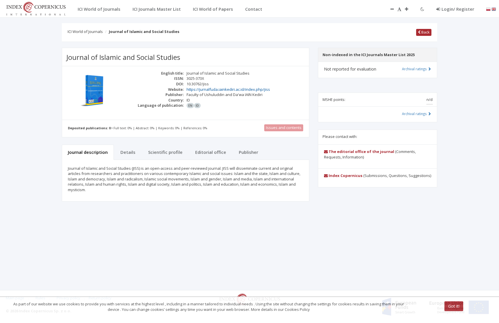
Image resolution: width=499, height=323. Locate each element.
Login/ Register (458, 9)
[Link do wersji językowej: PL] (488, 8)
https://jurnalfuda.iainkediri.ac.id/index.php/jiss (228, 89)
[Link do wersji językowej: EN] (493, 8)
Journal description (88, 152)
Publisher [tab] (248, 152)
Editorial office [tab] (210, 152)
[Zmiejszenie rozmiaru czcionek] (389, 8)
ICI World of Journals (85, 31)
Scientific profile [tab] (165, 152)
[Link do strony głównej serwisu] (36, 8)
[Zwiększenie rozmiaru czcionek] (409, 8)
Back (425, 32)
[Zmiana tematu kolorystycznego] (422, 8)
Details (127, 152)
